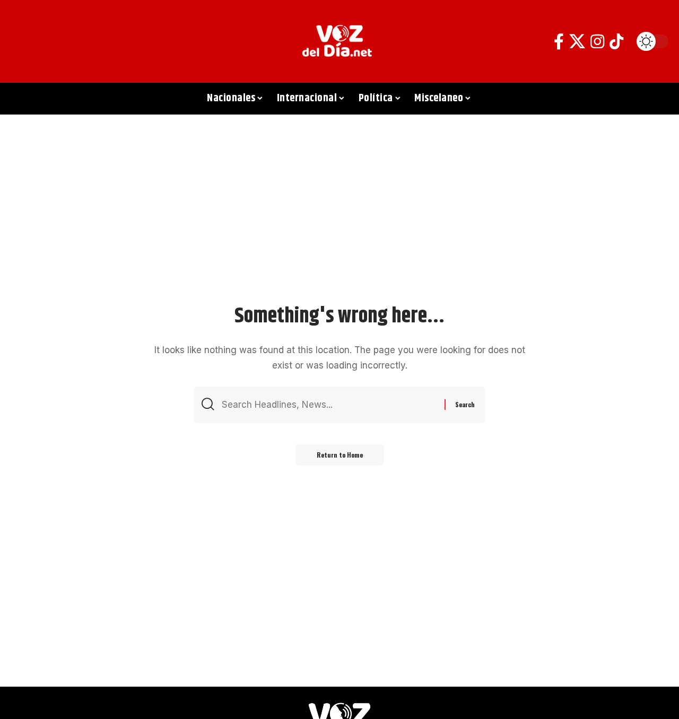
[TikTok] (616, 41)
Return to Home (340, 454)
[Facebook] (559, 41)
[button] (23, 41)
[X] (577, 41)
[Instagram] (597, 41)
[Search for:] (329, 405)
